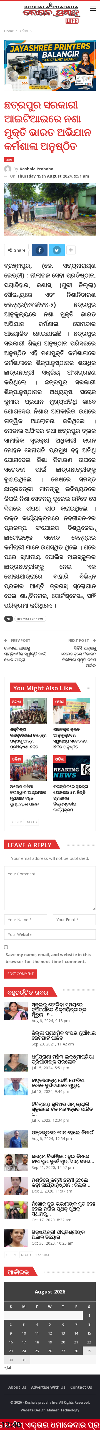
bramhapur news (30, 619)
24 (24, 1350)
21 (76, 1342)
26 (50, 1350)
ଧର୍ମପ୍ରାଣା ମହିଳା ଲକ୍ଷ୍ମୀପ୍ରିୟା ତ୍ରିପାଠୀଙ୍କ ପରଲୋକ (63, 1059)
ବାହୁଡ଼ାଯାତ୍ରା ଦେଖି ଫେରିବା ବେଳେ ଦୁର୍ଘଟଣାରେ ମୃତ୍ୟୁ (58, 1082)
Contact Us (81, 1387)
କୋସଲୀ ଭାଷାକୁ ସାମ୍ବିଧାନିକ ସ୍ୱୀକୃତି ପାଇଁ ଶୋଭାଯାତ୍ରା (25, 653)
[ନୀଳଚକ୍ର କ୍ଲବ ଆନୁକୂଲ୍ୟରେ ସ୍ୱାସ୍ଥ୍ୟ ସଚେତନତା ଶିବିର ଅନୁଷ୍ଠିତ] (71, 710)
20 (63, 1342)
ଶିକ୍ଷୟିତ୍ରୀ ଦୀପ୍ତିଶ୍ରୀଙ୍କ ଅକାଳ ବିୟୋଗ (58, 1234)
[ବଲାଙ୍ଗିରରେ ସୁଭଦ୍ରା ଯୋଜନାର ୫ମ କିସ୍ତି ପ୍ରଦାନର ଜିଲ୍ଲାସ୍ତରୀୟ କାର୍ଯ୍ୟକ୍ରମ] (71, 768)
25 (37, 1350)
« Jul (7, 1367)
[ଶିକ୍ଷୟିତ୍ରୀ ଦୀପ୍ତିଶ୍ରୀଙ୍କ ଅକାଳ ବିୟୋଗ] (16, 1238)
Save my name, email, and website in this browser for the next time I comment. (48, 958)
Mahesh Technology (63, 1410)
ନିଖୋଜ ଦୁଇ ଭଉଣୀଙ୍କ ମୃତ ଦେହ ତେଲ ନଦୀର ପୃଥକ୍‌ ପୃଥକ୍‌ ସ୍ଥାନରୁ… (64, 1208)
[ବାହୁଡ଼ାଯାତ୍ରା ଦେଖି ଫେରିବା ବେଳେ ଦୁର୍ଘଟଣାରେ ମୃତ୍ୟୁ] (16, 1086)
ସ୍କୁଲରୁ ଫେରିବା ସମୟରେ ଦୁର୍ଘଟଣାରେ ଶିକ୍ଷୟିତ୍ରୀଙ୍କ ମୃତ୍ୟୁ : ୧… (59, 1009)
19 (50, 1342)
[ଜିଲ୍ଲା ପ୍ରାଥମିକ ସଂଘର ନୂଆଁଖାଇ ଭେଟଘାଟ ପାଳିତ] (16, 1039)
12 (50, 1333)
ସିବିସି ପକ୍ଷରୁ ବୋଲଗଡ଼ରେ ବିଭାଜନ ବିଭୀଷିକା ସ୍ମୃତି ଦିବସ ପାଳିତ (78, 656)
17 (24, 1342)
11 (37, 1333)
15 (89, 1333)
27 (63, 1350)
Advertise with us (48, 1387)
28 (76, 1350)
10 (24, 1333)
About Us (17, 1387)
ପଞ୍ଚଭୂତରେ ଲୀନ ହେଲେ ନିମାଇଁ (63, 1132)
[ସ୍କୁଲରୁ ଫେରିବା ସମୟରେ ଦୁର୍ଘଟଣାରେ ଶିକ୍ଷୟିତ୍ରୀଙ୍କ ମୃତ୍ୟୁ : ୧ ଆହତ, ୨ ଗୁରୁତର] (16, 1011)
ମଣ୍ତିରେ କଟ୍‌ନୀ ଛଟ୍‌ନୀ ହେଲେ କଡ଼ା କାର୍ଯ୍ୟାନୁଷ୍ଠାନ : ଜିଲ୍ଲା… (61, 1182)
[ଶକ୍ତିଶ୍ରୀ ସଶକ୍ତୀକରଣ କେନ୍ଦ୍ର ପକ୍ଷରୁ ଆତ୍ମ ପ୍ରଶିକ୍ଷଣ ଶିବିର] (28, 710)
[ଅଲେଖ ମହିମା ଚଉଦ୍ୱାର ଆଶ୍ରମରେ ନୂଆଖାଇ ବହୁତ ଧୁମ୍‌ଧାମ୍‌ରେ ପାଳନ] (28, 768)
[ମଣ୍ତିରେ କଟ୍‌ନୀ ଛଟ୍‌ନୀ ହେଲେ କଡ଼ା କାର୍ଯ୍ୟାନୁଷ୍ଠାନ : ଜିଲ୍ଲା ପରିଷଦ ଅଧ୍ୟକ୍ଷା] (16, 1186)
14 (76, 1333)
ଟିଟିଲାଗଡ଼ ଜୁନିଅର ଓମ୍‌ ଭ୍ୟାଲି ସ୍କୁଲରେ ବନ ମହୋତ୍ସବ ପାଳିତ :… (62, 1109)
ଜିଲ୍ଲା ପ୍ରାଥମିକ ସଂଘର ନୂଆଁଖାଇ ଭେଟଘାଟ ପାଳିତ (64, 1035)
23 (11, 1350)
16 (11, 1342)
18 (37, 1342)
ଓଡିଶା (9, 160)
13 (63, 1333)
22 (89, 1342)
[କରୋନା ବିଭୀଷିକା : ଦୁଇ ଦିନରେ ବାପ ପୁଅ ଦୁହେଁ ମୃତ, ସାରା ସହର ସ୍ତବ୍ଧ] (16, 1162)
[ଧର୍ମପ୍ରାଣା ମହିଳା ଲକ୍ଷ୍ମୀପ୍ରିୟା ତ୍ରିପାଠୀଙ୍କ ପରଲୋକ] (16, 1063)
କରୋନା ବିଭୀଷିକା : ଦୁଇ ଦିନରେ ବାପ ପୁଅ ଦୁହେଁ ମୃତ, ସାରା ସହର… (63, 1158)
